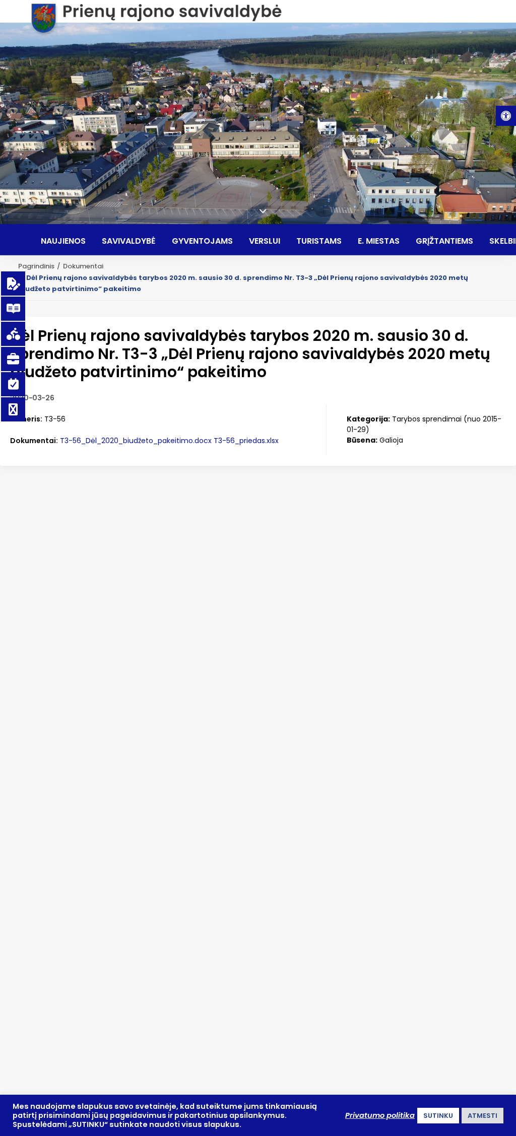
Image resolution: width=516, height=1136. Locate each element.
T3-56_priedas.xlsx (246, 441)
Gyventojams (202, 241)
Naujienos (63, 241)
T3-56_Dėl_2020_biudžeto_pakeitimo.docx (136, 441)
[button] (506, 116)
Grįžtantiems (444, 241)
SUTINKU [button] (438, 1115)
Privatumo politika (380, 1115)
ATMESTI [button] (482, 1115)
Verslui (264, 241)
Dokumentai (83, 266)
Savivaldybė (129, 241)
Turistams (319, 241)
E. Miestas (379, 241)
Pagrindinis (36, 266)
